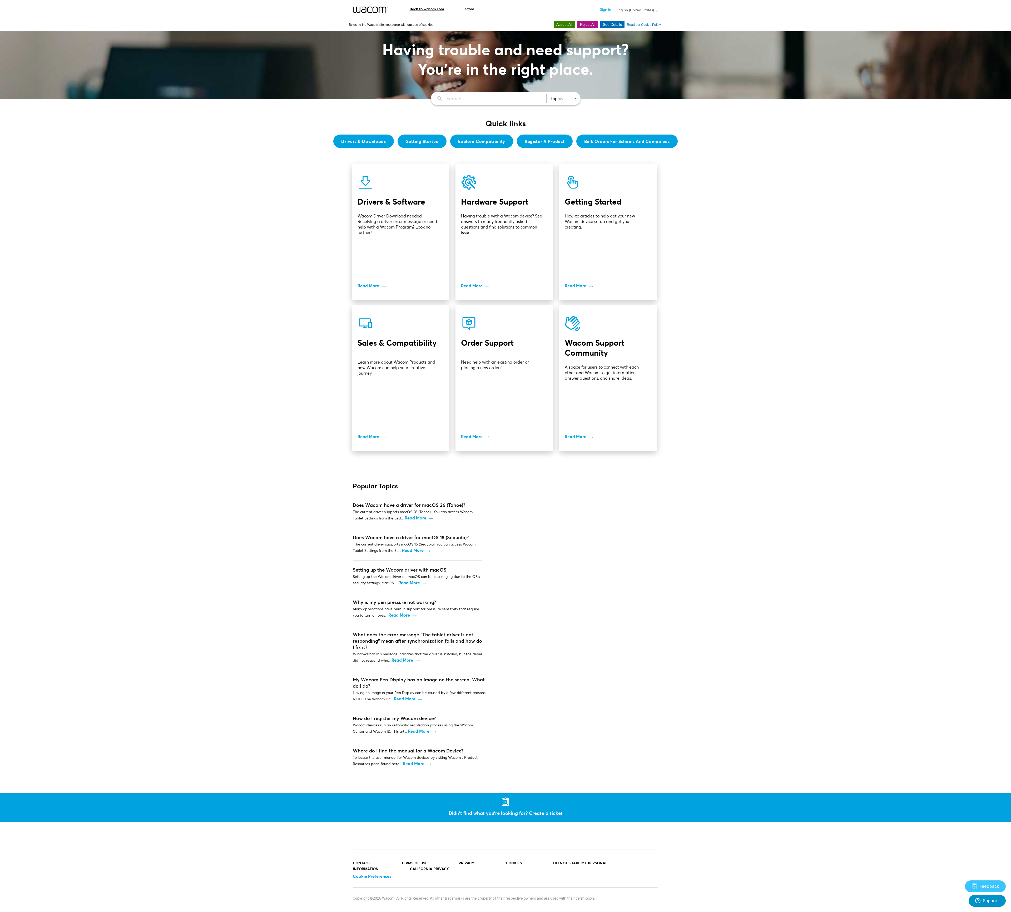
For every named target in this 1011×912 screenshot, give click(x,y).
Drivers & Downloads (363, 141)
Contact (361, 862)
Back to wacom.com (427, 9)
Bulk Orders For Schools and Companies (627, 141)
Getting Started (422, 141)
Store (469, 9)
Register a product (545, 141)
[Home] (370, 10)
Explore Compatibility (481, 141)
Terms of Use (414, 862)
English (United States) (635, 10)
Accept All (564, 24)
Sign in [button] (605, 9)
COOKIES (514, 862)
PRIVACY (466, 862)
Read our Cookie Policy (644, 25)
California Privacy (429, 868)
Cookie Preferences (372, 876)
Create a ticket (546, 813)
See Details (612, 24)
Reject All (587, 24)
